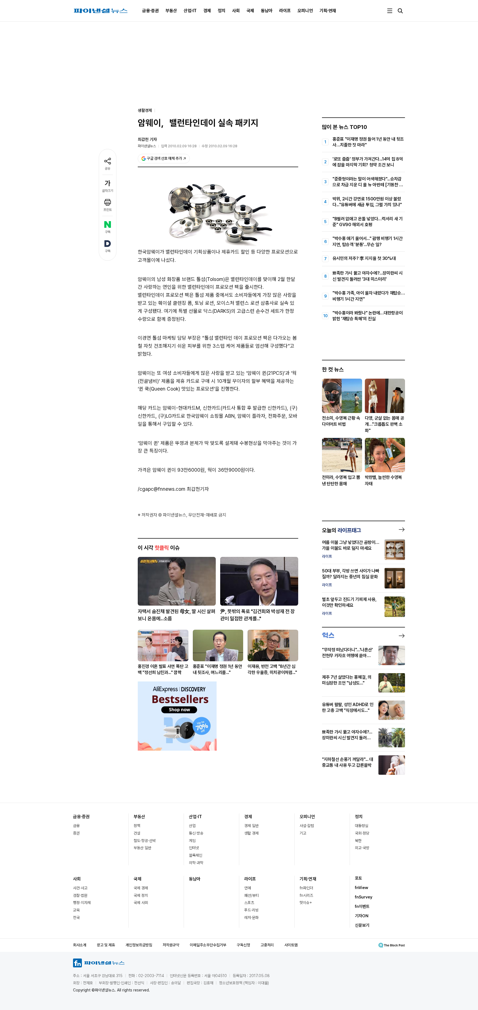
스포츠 (249, 902)
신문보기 (362, 925)
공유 (107, 169)
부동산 (171, 10)
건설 (137, 833)
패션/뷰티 (251, 895)
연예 (247, 888)
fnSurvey (363, 897)
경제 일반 (251, 825)
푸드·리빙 (251, 910)
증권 (76, 833)
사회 (236, 10)
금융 (76, 825)
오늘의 (341, 530)
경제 (207, 10)
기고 (303, 833)
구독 (107, 232)
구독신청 (243, 945)
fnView (361, 887)
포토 (358, 878)
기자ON (361, 915)
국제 (250, 10)
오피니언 (305, 10)
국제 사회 (141, 902)
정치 (221, 10)
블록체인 (195, 855)
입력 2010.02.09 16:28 (179, 146)
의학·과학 (196, 863)
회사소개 (79, 945)
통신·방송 (196, 833)
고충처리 (267, 945)
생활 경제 (251, 833)
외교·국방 (362, 848)
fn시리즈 (306, 895)
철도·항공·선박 (145, 840)
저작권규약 (171, 945)
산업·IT (190, 10)
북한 (358, 840)
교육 (76, 910)
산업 (192, 825)
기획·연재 (327, 10)
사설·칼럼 (307, 825)
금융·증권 (150, 10)
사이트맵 (291, 945)
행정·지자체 (82, 902)
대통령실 (361, 825)
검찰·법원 (80, 895)
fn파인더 (306, 888)
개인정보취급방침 (139, 945)
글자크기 (107, 191)
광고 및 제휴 (106, 945)
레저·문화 (251, 917)
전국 (76, 917)
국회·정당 (362, 833)
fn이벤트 (362, 906)
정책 (137, 825)
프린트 (107, 210)
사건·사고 (80, 888)
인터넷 (194, 848)
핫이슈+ (306, 902)
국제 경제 (141, 888)
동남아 (266, 10)
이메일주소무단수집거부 (208, 945)
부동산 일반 (142, 848)
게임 (192, 840)
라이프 (285, 10)
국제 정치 (141, 895)
